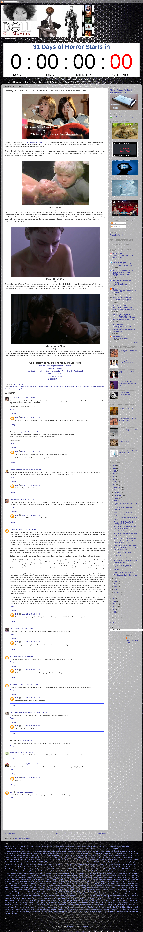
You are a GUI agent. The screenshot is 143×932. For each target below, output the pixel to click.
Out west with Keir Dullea (120, 338)
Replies (14, 413)
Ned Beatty (85, 892)
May (115, 584)
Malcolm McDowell (80, 886)
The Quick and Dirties (96, 907)
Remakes (8, 898)
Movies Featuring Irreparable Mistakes (55, 366)
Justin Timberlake (73, 881)
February (117, 592)
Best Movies (34, 853)
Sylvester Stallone (106, 904)
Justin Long (64, 881)
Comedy (32, 861)
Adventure (125, 847)
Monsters (12, 892)
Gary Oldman (61, 871)
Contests (74, 862)
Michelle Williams (115, 889)
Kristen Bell (60, 883)
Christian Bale (127, 857)
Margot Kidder (102, 886)
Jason (27, 877)
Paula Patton (111, 894)
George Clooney (81, 871)
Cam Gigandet (88, 855)
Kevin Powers (15, 764)
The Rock (107, 907)
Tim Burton (8, 909)
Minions (116, 569)
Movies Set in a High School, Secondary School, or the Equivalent (55, 371)
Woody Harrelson (107, 911)
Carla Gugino (125, 855)
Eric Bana (37, 869)
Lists (26, 82)
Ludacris (57, 886)
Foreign (124, 869)
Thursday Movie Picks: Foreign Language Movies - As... (124, 523)
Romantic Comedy (114, 898)
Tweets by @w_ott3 (116, 235)
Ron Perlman (134, 898)
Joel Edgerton (59, 879)
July (115, 578)
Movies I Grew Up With (51, 892)
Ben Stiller (13, 853)
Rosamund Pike (17, 900)
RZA (85, 896)
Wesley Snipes (53, 911)
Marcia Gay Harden (92, 886)
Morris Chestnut (32, 892)
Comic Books (42, 862)
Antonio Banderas (40, 851)
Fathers (104, 869)
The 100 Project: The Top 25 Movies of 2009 (128, 430)
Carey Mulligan (117, 855)
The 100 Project (70, 82)
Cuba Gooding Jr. (103, 862)
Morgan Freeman (21, 892)
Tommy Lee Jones (93, 909)
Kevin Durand (9, 883)
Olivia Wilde (9, 894)
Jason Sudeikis (68, 877)
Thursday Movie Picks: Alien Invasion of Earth (123, 566)
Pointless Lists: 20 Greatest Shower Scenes (128, 351)
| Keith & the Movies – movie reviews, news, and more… (122, 271)
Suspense (78, 904)
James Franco (101, 875)
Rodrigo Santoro (95, 898)
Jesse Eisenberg (21, 879)
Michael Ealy (8, 889)
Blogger (85, 927)
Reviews (17, 898)
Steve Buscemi (32, 904)
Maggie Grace (71, 886)
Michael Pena (50, 889)
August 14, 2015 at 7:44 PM (28, 740)
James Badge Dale (82, 875)
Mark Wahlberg (15, 887)
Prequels (51, 896)
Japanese (21, 877)
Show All (136, 342)
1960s (21, 847)
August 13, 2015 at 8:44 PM (30, 670)
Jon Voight (33, 386)
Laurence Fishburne (99, 883)
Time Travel (15, 909)
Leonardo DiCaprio (121, 883)
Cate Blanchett (17, 857)
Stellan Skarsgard (22, 904)
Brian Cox (25, 855)
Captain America (107, 855)
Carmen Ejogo (134, 855)
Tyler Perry (107, 909)
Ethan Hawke (52, 869)
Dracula (14, 867)
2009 (114, 612)
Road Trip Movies (55, 368)
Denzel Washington (84, 864)
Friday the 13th (52, 871)
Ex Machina (118, 555)
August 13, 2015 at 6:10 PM (29, 684)
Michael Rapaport (60, 889)
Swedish (84, 904)
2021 (114, 468)
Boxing (130, 853)
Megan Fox (99, 887)
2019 (114, 474)
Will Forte (73, 911)
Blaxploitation (99, 853)
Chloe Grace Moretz (81, 857)
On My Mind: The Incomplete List (125, 538)
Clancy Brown (108, 859)
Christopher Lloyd (33, 859)
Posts (115, 223)
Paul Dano (80, 894)
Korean (54, 883)
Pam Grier (45, 894)
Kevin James (23, 883)
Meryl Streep (117, 887)
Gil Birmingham (110, 871)
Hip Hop (67, 873)
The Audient (116, 289)
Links (35, 886)
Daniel (12, 499)
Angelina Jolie (106, 849)
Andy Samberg (79, 849)
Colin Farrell (14, 862)
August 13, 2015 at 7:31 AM (30, 417)
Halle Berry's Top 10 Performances (125, 545)
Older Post (101, 834)
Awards (97, 851)
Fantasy (99, 869)
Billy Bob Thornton (73, 853)
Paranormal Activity (54, 894)
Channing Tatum (52, 857)
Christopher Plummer (70, 859)
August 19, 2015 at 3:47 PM (26, 752)
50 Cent (54, 847)
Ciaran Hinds (91, 859)
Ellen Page (119, 867)
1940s (12, 847)
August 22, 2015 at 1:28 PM (25, 792)
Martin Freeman (33, 887)
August (116, 498)
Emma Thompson (10, 869)
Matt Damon (60, 887)
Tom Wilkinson (83, 909)
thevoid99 (13, 398)
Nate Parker (77, 892)
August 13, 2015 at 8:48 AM (32, 469)
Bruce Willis (56, 855)
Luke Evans (63, 886)
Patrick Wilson (65, 894)
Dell (16, 417)
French (43, 871)
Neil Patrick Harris (93, 892)
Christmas (14, 859)
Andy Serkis (87, 849)
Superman (59, 904)
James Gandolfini (111, 875)
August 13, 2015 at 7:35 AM (30, 451)
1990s (36, 847)
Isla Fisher (23, 875)
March (116, 589)
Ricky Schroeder (98, 386)
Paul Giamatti (87, 894)
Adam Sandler (102, 847)
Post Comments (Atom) (22, 838)
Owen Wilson (37, 894)
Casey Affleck (9, 857)
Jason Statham (59, 877)
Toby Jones (35, 909)
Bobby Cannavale (122, 853)
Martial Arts (24, 887)
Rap (107, 896)
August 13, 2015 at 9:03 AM (24, 499)
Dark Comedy (26, 864)
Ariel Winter (57, 851)
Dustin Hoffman (45, 867)
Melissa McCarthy (108, 887)
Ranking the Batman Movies (96, 896)
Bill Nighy (64, 853)
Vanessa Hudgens (132, 909)
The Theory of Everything (122, 552)
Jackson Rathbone (60, 875)
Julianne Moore (56, 881)
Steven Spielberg (50, 904)
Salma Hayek (81, 900)
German (98, 871)
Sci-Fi (15, 902)
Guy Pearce (129, 871)
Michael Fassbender (19, 889)
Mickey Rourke (124, 889)
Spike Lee (104, 902)
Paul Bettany (72, 894)
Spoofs (110, 902)
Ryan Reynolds (72, 900)
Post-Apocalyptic (42, 896)
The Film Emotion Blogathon (123, 558)
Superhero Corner (37, 82)
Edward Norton (91, 867)
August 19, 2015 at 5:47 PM (30, 764)
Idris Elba (135, 873)
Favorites (111, 869)
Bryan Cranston (66, 855)
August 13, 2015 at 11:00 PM (37, 712)
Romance (103, 898)
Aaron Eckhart (77, 847)
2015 (114, 485)
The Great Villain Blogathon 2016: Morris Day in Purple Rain (128, 383)
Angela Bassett (96, 849)
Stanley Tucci (12, 904)
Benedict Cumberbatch (23, 853)
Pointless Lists (26, 896)
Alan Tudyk (20, 849)
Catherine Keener (28, 857)
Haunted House (30, 873)
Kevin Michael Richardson (35, 883)
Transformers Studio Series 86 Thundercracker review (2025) (121, 300)
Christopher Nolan (58, 859)
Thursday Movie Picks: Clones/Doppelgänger (126, 361)
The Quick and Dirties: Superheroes (126, 575)
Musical (62, 892)
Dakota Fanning (112, 862)
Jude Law (41, 881)
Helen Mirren (39, 873)
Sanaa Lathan (120, 900)
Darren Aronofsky (37, 864)
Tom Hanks (58, 909)
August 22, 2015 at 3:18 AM (30, 777)
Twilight (101, 909)
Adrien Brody (118, 847)
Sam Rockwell (90, 900)
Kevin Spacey (47, 883)
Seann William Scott (23, 902)
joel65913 (13, 529)
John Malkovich (107, 879)
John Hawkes (93, 879)
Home (7, 82)
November (118, 490)
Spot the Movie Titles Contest (128, 902)
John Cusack (73, 879)
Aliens (45, 849)
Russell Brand (46, 900)
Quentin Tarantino (69, 896)
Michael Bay (124, 887)
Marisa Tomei (120, 886)
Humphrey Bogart (120, 873)
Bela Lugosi (123, 851)
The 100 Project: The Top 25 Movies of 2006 (128, 451)
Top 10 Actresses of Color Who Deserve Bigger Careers (124, 541)
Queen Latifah (59, 896)
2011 (114, 606)
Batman (116, 851)
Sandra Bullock (128, 900)
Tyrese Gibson (115, 909)
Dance (120, 862)
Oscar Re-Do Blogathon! (122, 531)
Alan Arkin (13, 849)
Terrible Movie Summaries (37, 907)
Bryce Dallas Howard (77, 855)
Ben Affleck (131, 851)
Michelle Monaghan (91, 889)
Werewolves (36, 911)
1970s (25, 847)
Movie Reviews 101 (119, 306)
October (117, 492)
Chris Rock (119, 857)
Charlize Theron (63, 857)
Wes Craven (44, 911)
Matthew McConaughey (71, 887)
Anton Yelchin (31, 851)
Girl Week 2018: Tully (126, 408)
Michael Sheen (81, 889)
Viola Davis (25, 911)
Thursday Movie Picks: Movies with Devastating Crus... (125, 548)
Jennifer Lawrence (123, 877)
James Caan (92, 875)
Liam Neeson (13, 886)
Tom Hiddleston (74, 909)
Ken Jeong (106, 881)
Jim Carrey (41, 879)
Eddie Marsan (72, 867)
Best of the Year (44, 853)
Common (67, 862)
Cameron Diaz (97, 855)
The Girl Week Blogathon (61, 907)
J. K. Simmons (31, 875)
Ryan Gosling (63, 900)
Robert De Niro (53, 898)
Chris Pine (112, 857)
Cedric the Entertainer (39, 857)
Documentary (119, 864)
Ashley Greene (82, 851)
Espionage (44, 869)
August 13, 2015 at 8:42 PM (30, 642)
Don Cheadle (128, 864)
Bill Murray (58, 853)
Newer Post (10, 834)
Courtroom (80, 862)
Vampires (123, 909)
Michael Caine (133, 887)
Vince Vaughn (17, 911)
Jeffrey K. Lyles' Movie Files (122, 297)
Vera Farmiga (9, 911)
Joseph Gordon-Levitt (45, 386)
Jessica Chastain (31, 879)
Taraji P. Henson (117, 904)
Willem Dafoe (88, 911)
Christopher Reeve (81, 859)
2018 (114, 476)
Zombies (14, 913)
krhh (11, 656)
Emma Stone (133, 867)
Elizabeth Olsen (111, 867)
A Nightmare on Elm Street (65, 847)
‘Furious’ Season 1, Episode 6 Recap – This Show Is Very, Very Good (123, 264)
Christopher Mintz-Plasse (45, 859)
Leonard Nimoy (111, 883)
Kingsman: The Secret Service (124, 515)
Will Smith (80, 911)
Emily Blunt (126, 867)
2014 (114, 598)
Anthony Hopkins (10, 851)
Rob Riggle (44, 898)
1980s (31, 847)
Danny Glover (134, 862)
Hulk (113, 873)
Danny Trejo (17, 864)
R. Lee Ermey (79, 896)
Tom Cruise (50, 909)
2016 (114, 482)
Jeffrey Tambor (93, 877)
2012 (114, 604)
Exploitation (79, 869)
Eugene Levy (61, 869)
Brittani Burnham (16, 469)
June (116, 581)
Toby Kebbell (43, 909)
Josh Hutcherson (32, 881)
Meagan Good (91, 887)
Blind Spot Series (110, 853)
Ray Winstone (114, 896)
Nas (72, 892)
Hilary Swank (25, 386)
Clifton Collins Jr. (130, 859)
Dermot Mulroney (103, 864)
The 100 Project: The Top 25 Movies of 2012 (128, 440)
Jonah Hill (134, 879)
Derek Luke (94, 864)
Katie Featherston (97, 881)
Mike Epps (132, 889)
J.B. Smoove (40, 875)
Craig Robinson (88, 862)
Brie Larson (31, 855)
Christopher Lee (23, 859)
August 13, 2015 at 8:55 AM (30, 485)
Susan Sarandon (68, 904)
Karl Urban (81, 881)
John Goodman (83, 879)
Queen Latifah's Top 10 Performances (126, 372)
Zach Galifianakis (129, 911)
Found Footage (10, 871)
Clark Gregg (115, 859)
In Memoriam (9, 875)
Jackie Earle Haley (49, 875)
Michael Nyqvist (40, 889)
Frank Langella (27, 871)
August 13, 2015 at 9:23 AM (24, 628)
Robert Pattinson (85, 898)
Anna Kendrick (123, 849)
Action (93, 846)
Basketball (109, 851)
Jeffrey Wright (103, 877)
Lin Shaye (29, 886)
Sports (115, 902)
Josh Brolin (23, 881)
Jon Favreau (126, 879)
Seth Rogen (40, 902)
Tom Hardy (66, 909)
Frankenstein (36, 871)
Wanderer (13, 752)
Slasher (76, 902)
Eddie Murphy (81, 867)
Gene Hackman (71, 871)
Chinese (70, 857)
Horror (89, 873)
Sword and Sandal (93, 904)
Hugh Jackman (98, 873)
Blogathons (17, 82)
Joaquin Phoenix (50, 879)
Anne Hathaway (133, 849)
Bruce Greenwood (46, 855)
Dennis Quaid (73, 864)
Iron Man (17, 875)
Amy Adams (70, 849)
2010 (114, 609)
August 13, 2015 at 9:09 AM (27, 529)
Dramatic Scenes (55, 379)
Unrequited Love (55, 374)
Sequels (33, 902)
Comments (116, 226)
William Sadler (97, 911)
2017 (114, 479)
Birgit (12, 628)
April (116, 587)
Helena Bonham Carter (50, 873)
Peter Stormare (129, 894)
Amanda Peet (51, 849)
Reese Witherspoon (132, 896)
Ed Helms (65, 867)
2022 (114, 465)
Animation (114, 849)
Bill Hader (52, 853)
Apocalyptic (50, 851)
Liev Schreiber (22, 886)
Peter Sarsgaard (120, 894)
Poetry (19, 896)
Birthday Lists (89, 853)
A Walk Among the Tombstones (124, 572)
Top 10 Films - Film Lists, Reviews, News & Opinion (121, 315)
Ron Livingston (125, 898)
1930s (7, 847)
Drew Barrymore (36, 867)
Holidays (83, 873)
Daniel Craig (126, 862)
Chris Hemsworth (103, 857)
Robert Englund (75, 898)
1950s (16, 847)
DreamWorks (27, 867)
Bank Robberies (55, 376)
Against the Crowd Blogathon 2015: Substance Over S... (125, 534)
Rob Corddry (37, 898)
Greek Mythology (120, 871)
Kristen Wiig (77, 883)
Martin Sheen (51, 887)
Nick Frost (102, 892)
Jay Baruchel (77, 877)
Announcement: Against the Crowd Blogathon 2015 (125, 561)
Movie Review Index (54, 82)
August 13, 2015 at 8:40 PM (30, 614)
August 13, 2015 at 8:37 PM (30, 515)
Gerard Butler (92, 871)
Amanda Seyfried (61, 849)
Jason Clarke (42, 877)
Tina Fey (29, 909)
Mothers (40, 892)
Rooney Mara (9, 900)
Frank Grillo (19, 871)
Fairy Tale (87, 869)
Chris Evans (92, 857)
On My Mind (17, 894)
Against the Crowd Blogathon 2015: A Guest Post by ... (125, 527)
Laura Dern (89, 883)
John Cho (66, 879)
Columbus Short (23, 862)
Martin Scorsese (42, 887)
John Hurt (100, 879)
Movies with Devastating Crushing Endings (67, 386)
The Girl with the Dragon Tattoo (78, 907)
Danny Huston (9, 864)
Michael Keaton (30, 889)
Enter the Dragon (29, 869)
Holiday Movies (75, 873)
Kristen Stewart (68, 883)
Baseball (103, 851)
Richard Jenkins (27, 898)
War (30, 911)
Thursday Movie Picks (34, 142)
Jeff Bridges (84, 877)
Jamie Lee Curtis (13, 877)
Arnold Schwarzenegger (70, 851)
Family (93, 869)
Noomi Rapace (133, 892)
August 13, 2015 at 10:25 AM (23, 656)
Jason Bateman (33, 877)
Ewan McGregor (70, 869)
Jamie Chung (130, 875)
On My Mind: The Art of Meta (123, 512)
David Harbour (55, 864)
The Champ (9, 389)
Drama (20, 866)
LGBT (83, 883)
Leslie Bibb (131, 883)
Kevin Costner (134, 881)
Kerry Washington (115, 881)
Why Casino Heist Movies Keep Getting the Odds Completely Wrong (123, 308)
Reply (12, 409)
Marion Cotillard (111, 886)
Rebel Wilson (122, 896)
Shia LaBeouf (49, 902)
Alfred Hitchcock (37, 849)
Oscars (31, 894)
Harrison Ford (21, 873)
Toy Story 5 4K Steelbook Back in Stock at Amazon (122, 256)
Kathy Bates (88, 881)
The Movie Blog (118, 254)
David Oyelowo (64, 864)
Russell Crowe (54, 900)
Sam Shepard (98, 900)
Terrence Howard (24, 907)
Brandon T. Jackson (16, 855)
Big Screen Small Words (18, 712)
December (118, 487)
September (118, 495)
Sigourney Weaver (58, 902)
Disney (111, 864)
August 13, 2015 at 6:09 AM (28, 432)
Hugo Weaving (107, 873)
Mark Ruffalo (130, 886)
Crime (95, 862)
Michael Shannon (71, 889)
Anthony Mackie (20, 851)
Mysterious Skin (87, 386)
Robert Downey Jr (64, 898)
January (117, 595)
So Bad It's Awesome (87, 902)
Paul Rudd (96, 894)
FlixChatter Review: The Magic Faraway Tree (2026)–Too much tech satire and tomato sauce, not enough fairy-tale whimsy (123, 328)
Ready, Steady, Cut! (119, 262)
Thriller (112, 907)
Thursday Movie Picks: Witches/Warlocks (126, 393)
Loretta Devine (50, 886)
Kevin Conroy (124, 881)
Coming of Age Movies (58, 862)
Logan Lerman (41, 886)
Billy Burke (82, 853)
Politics (34, 896)
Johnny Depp (117, 879)
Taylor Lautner (128, 904)
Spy (6, 904)
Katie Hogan (14, 684)
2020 (114, 471)
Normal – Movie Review (119, 284)
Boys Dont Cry (15, 386)
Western (61, 911)
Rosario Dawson (28, 900)
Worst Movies (118, 911)
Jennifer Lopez (133, 877)
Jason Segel (49, 877)
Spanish (97, 902)
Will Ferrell (68, 911)
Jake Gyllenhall (71, 875)
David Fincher (47, 864)
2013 (114, 601)
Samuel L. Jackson (108, 900)
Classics (122, 859)
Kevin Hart (16, 883)
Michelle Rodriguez (103, 889)
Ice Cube (128, 873)
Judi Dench (48, 881)
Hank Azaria (13, 873)
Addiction (111, 847)
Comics (50, 862)
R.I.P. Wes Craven (120, 500)
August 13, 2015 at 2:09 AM (27, 398)
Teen (17, 907)
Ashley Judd (91, 851)
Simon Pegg (68, 902)
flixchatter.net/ (117, 324)
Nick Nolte (108, 892)
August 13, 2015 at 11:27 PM (30, 726)
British (37, 855)
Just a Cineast (117, 336)
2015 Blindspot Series (45, 847)
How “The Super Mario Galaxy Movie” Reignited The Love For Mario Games (123, 318)
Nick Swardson (116, 892)
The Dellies (48, 907)
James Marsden (121, 875)
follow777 (70, 927)
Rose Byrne (38, 900)
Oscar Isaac (25, 894)
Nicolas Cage (125, 892)
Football (117, 869)
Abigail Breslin (86, 847)
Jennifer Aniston (111, 877)
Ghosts (103, 871)
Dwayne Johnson (56, 867)
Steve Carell (41, 904)
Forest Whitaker (132, 869)
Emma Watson (20, 869)
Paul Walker (103, 894)
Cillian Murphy (99, 859)
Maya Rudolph (82, 887)
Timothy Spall (23, 909)
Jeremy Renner (10, 879)
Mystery (68, 892)
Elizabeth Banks (100, 867)
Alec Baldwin (28, 849)
